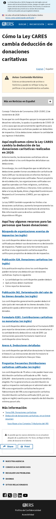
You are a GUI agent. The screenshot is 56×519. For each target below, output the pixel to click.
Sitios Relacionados (17, 484)
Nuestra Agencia (15, 461)
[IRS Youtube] (25, 495)
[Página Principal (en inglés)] (8, 23)
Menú (50, 24)
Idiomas (10, 478)
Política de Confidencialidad (28, 510)
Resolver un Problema (18, 473)
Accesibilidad (28, 514)
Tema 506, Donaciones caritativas (20, 412)
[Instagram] (15, 495)
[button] (36, 24)
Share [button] (10, 446)
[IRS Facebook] (5, 495)
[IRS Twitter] (10, 495)
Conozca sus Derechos (18, 467)
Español (49, 68)
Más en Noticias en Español (19, 101)
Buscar (22, 24)
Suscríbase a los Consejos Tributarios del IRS (28, 423)
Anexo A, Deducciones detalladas (21, 345)
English (39, 68)
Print (27, 446)
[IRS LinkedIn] (20, 495)
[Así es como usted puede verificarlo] (28, 16)
